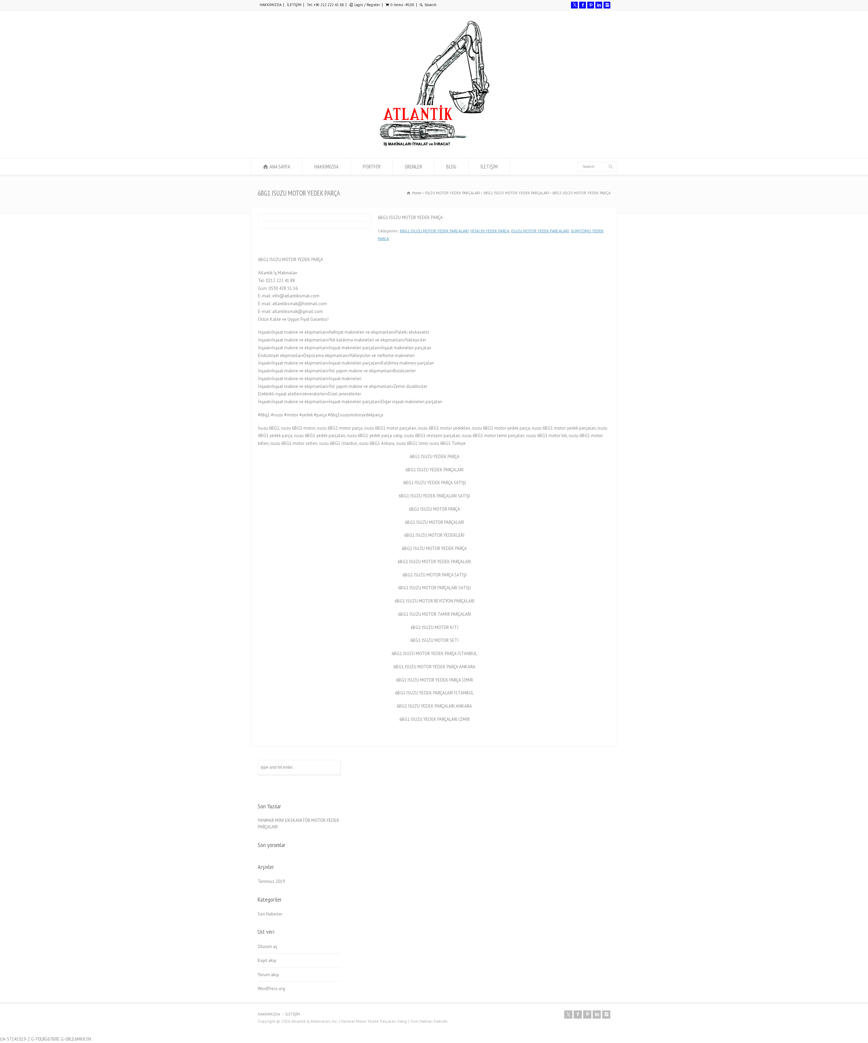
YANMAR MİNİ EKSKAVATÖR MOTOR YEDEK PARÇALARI (298, 824)
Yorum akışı (268, 975)
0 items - (402, 4)
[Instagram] (607, 5)
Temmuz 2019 (271, 881)
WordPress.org (271, 988)
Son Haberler (270, 914)
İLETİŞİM (294, 4)
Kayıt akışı (267, 960)
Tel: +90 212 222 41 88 (325, 4)
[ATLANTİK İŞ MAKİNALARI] (433, 145)
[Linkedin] (598, 5)
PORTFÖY (372, 166)
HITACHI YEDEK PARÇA (489, 230)
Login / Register (367, 4)
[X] (574, 5)
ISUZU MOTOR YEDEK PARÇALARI (540, 230)
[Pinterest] (590, 5)
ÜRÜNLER (413, 166)
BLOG (451, 166)
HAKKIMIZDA (270, 4)
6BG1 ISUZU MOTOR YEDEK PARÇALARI (434, 230)
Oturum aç (267, 946)
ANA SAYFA (280, 166)
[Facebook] (582, 5)
